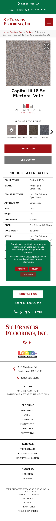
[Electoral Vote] (11, 130)
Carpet (21, 32)
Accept (21, 269)
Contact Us (28, 148)
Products (29, 32)
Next (51, 130)
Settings (28, 274)
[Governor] (44, 130)
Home (5, 32)
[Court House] (22, 130)
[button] (28, 294)
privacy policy (32, 256)
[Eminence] (33, 130)
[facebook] (25, 342)
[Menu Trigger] (49, 22)
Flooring (13, 32)
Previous (4, 130)
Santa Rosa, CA (30, 3)
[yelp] (30, 342)
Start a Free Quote (28, 303)
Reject (35, 269)
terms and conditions (24, 259)
